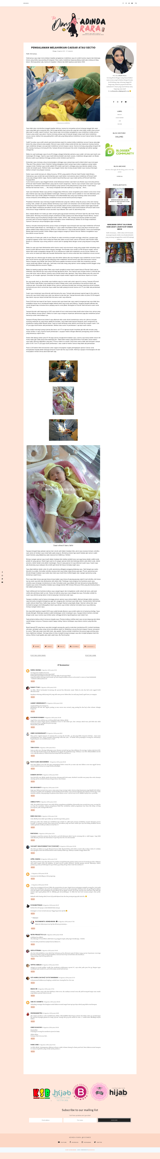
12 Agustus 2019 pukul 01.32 (55, 703)
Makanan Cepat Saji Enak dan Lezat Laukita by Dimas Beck (120, 226)
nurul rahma (36, 670)
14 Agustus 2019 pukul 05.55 (40, 873)
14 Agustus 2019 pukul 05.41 (49, 859)
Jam (120, 120)
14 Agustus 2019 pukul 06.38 (54, 934)
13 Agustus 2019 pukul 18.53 (50, 775)
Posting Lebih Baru (38, 655)
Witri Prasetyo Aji (38, 935)
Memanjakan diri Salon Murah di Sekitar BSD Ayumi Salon (120, 201)
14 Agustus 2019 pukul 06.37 (51, 905)
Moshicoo (91, 1150)
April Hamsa (35, 859)
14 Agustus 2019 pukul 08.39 (52, 1002)
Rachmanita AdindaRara (45, 921)
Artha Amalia (36, 965)
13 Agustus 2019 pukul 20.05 (50, 787)
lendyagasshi (36, 1027)
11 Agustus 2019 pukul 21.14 (49, 670)
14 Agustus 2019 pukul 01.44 (49, 816)
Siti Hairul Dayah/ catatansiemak (44, 977)
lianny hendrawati (38, 703)
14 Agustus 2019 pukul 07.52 (46, 989)
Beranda (26, 3)
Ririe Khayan (36, 816)
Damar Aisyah (36, 775)
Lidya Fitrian (36, 950)
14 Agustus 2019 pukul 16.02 (47, 1045)
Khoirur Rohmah (37, 717)
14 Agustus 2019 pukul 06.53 (50, 965)
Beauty (120, 114)
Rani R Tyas (35, 687)
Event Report (120, 117)
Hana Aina (35, 1045)
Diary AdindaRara (70, 1150)
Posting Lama (90, 655)
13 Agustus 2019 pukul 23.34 (48, 802)
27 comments (69, 51)
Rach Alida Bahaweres (40, 762)
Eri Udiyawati (36, 787)
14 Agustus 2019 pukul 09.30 (50, 1027)
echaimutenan (36, 905)
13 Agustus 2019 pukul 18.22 (47, 747)
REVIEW (120, 124)
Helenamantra (36, 1013)
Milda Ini (34, 989)
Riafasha (34, 833)
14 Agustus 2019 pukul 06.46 (49, 950)
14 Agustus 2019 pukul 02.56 (68, 846)
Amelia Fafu (35, 802)
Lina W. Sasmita (37, 1002)
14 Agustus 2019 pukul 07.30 (66, 921)
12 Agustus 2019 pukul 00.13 (48, 687)
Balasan (35, 918)
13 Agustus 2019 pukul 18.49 (58, 762)
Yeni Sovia (35, 747)
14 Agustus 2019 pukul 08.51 (51, 1013)
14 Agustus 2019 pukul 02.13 (46, 833)
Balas (32, 681)
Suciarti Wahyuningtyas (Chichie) (45, 846)
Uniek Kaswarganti (38, 733)
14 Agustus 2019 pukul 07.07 (67, 977)
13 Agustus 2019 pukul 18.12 (54, 733)
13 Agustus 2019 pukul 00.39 (53, 717)
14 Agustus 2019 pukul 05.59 (40, 885)
